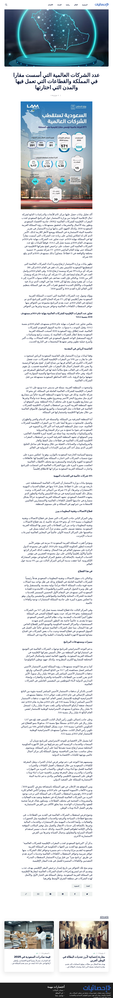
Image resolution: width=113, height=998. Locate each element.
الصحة (59, 5)
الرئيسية (84, 5)
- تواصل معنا (60, 995)
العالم (76, 5)
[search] (6, 5)
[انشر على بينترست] (50, 894)
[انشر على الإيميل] (38, 894)
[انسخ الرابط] (26, 894)
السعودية (76, 886)
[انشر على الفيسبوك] (75, 894)
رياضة (68, 5)
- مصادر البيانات (59, 990)
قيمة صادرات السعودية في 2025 (32, 956)
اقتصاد (88, 886)
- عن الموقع (60, 993)
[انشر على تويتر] (87, 894)
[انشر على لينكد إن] (62, 894)
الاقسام (50, 5)
